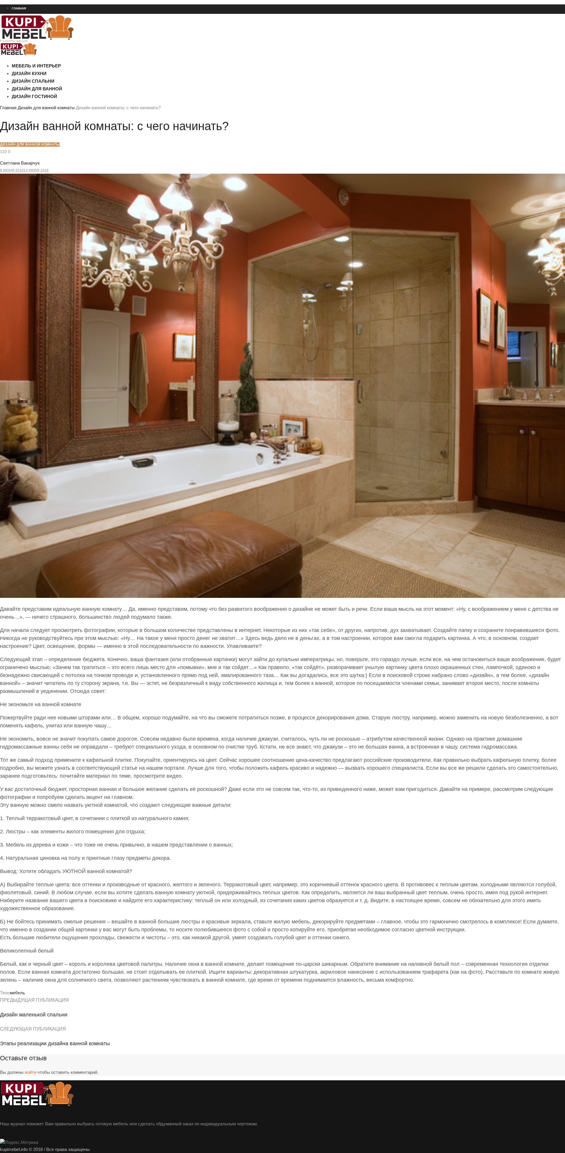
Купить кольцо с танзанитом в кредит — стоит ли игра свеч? (50, 136)
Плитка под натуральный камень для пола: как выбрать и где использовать (63, 83)
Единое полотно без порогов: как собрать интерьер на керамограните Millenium (67, 93)
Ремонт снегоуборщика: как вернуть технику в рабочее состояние (55, 61)
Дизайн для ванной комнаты (46, 107)
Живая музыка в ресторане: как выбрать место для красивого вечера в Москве (65, 72)
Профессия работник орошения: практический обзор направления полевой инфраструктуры (78, 104)
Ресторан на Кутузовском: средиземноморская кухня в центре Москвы (58, 51)
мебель (17, 992)
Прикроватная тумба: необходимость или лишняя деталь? (49, 167)
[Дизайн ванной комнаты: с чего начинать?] (282, 596)
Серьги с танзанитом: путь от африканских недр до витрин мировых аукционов (66, 157)
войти (30, 1072)
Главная (8, 107)
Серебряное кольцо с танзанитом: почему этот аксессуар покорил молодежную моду (71, 146)
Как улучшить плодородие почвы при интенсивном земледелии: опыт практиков (67, 114)
